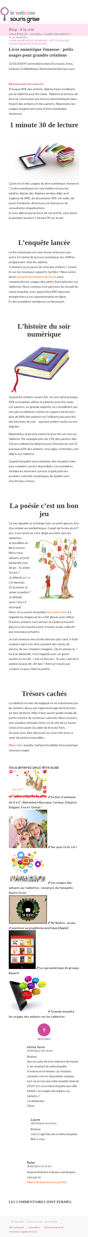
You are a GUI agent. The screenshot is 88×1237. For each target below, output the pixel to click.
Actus (69, 63)
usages (25, 750)
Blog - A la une (21, 30)
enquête (28, 745)
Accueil (35, 34)
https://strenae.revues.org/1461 (47, 1182)
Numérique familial (51, 68)
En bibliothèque (29, 68)
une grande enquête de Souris (36, 276)
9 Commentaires (34, 63)
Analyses (14, 68)
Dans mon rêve (56, 612)
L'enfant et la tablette (46, 745)
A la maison (17, 37)
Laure (71, 68)
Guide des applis (56, 34)
